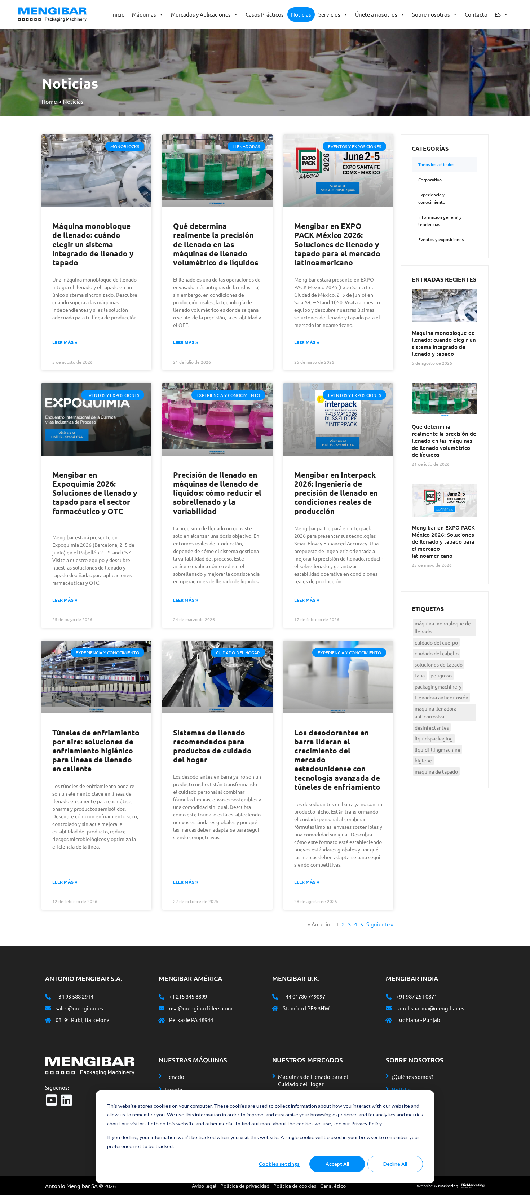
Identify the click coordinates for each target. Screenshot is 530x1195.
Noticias (301, 14)
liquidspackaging (434, 738)
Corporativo (430, 179)
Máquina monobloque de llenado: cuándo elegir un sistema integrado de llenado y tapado (92, 244)
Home (49, 101)
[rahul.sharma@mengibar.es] (389, 1008)
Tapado (173, 1089)
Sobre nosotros (431, 14)
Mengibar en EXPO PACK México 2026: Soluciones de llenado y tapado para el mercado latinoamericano (337, 244)
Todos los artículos (436, 164)
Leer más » (64, 342)
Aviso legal (204, 1185)
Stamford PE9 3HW (306, 1008)
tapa (420, 675)
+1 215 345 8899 (188, 996)
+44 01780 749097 (304, 996)
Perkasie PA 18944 (191, 1019)
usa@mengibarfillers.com (201, 1008)
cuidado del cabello (437, 653)
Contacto (476, 14)
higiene (423, 760)
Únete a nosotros (376, 14)
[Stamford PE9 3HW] (275, 1008)
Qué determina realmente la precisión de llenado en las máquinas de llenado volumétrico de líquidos (215, 244)
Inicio (118, 14)
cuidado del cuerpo (436, 642)
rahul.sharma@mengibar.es (430, 1008)
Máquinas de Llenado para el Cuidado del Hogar (313, 1080)
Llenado (174, 1076)
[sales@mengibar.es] (48, 1008)
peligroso (441, 675)
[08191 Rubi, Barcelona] (48, 1020)
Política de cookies (294, 1185)
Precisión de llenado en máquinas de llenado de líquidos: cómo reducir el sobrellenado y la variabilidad (217, 493)
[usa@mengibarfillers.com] (161, 1008)
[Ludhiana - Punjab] (389, 1020)
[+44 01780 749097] (275, 997)
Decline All (395, 1164)
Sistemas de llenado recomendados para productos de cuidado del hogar (212, 746)
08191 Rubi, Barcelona (83, 1019)
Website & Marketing (437, 1186)
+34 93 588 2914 (74, 996)
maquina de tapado (436, 771)
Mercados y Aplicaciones (201, 14)
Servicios (329, 14)
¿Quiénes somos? (412, 1076)
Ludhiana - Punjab (418, 1019)
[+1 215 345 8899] (161, 997)
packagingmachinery (438, 686)
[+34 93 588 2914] (48, 997)
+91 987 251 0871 (416, 996)
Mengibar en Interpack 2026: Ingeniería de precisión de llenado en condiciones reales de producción (336, 493)
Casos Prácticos (265, 14)
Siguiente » (379, 924)
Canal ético (333, 1185)
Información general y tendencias (439, 220)
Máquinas (144, 14)
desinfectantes (432, 727)
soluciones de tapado (439, 664)
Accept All (337, 1164)
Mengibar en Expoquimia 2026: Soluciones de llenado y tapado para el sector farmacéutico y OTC (94, 493)
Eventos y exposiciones (441, 239)
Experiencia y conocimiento (431, 198)
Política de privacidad (244, 1185)
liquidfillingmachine (437, 749)
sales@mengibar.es (79, 1008)
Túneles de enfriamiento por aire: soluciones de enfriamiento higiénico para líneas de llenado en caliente (96, 750)
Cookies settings (279, 1164)
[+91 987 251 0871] (389, 997)
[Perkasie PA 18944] (161, 1020)
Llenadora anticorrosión (441, 697)
